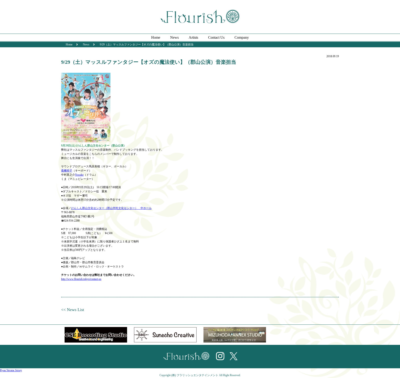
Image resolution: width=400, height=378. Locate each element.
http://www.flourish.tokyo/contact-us (81, 279)
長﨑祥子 (66, 170)
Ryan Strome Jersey (11, 370)
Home (155, 37)
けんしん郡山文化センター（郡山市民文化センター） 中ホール (111, 208)
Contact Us (216, 37)
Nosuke (79, 174)
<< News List (72, 309)
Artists (193, 37)
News (174, 37)
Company (241, 37)
